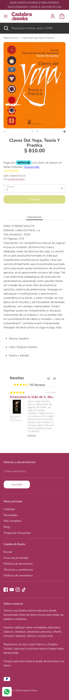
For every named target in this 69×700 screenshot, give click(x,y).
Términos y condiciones (18, 570)
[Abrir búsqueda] (6, 28)
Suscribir (17, 484)
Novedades (11, 515)
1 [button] (32, 131)
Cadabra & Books (29, 690)
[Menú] (5, 16)
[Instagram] (18, 590)
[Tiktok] (24, 590)
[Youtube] (12, 590)
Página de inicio (11, 37)
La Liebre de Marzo (16, 179)
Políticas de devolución (18, 564)
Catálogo (9, 509)
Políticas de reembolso (18, 575)
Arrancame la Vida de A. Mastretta (36, 397)
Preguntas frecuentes (17, 533)
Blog (7, 527)
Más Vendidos (12, 521)
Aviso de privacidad (16, 558)
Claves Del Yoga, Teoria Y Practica (38, 37)
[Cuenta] (52, 15)
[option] (34, 85)
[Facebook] (6, 590)
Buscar (8, 552)
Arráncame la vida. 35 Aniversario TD (16, 419)
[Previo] (5, 131)
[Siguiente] (64, 131)
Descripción (34, 217)
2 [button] (37, 131)
